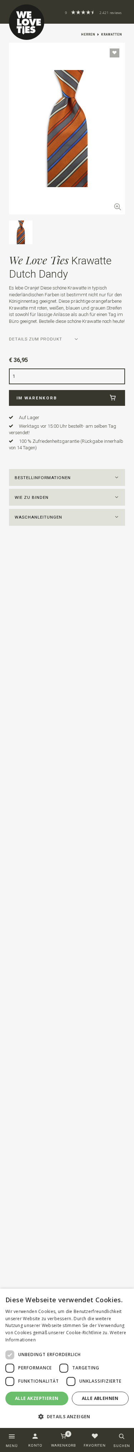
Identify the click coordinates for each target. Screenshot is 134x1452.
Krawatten (111, 34)
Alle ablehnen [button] (100, 1398)
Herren (88, 34)
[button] (67, 477)
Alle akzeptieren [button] (36, 1398)
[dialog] (67, 1358)
